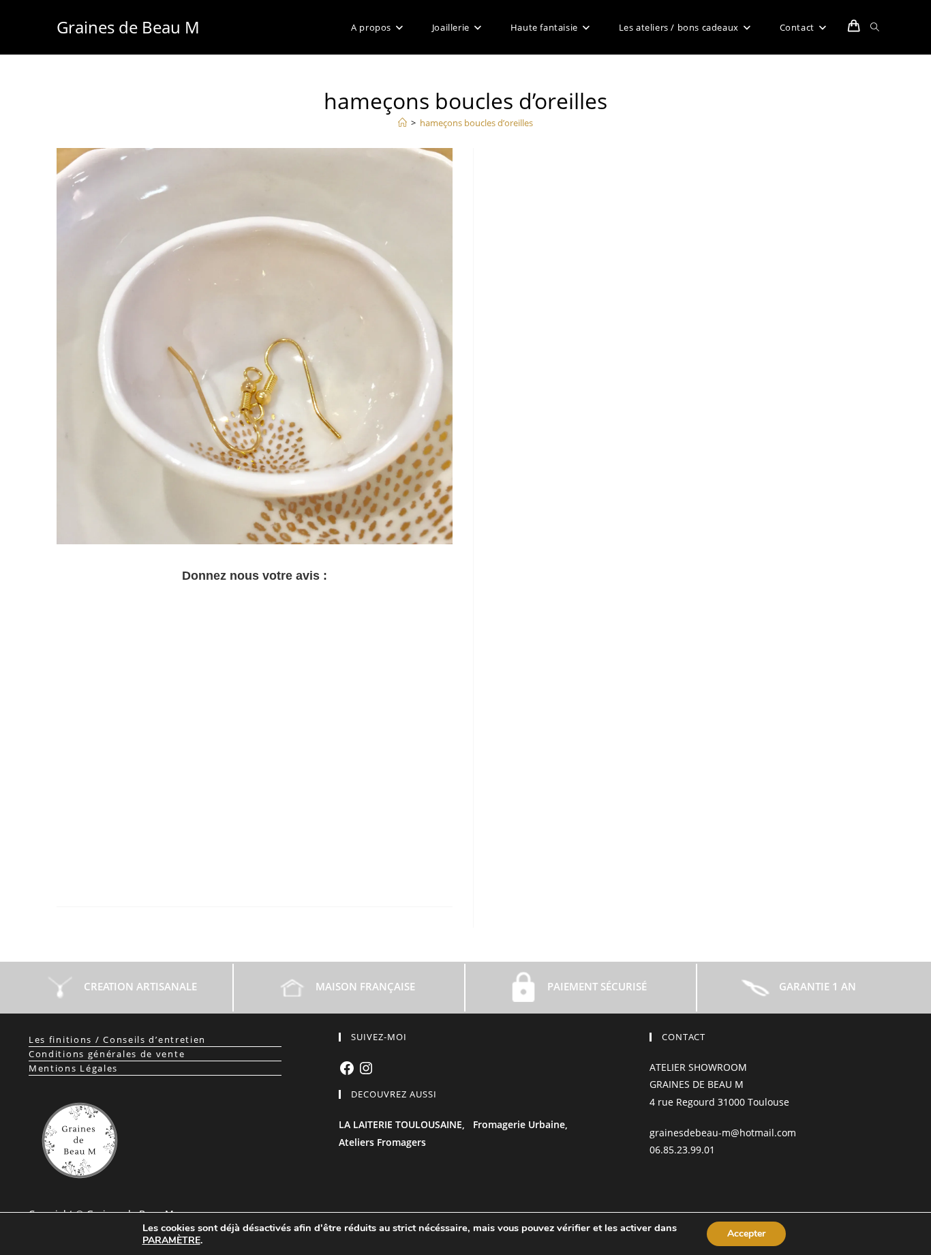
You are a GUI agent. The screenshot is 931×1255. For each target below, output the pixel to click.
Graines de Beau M (128, 27)
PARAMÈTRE (171, 1241)
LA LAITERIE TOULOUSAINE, (402, 1124)
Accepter (746, 1233)
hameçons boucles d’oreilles (476, 123)
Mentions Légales (73, 1068)
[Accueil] (402, 123)
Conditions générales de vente (107, 1054)
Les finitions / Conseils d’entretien (117, 1039)
